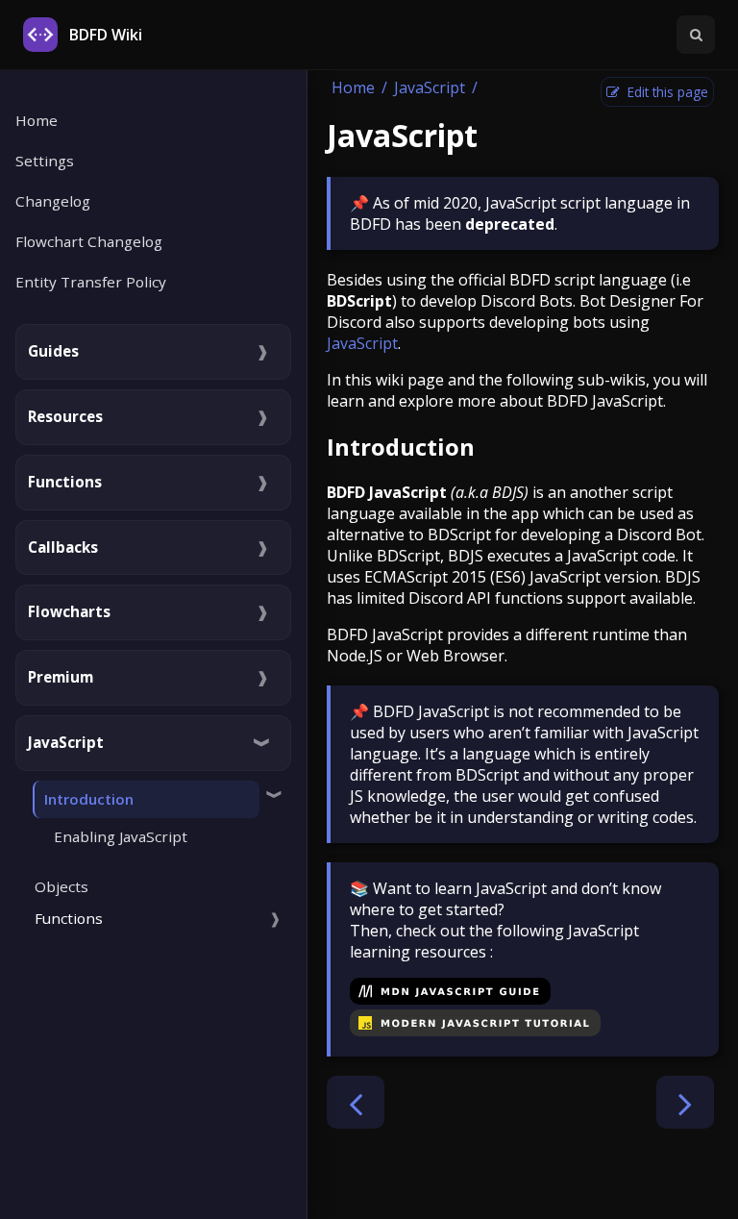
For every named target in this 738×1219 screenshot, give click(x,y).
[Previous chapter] (355, 1102)
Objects (61, 886)
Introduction (401, 446)
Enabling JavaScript (120, 836)
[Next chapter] (685, 1102)
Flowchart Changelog (88, 241)
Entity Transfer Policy (90, 281)
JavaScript (429, 87)
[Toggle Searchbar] (695, 34)
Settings (44, 160)
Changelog (52, 201)
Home (36, 120)
